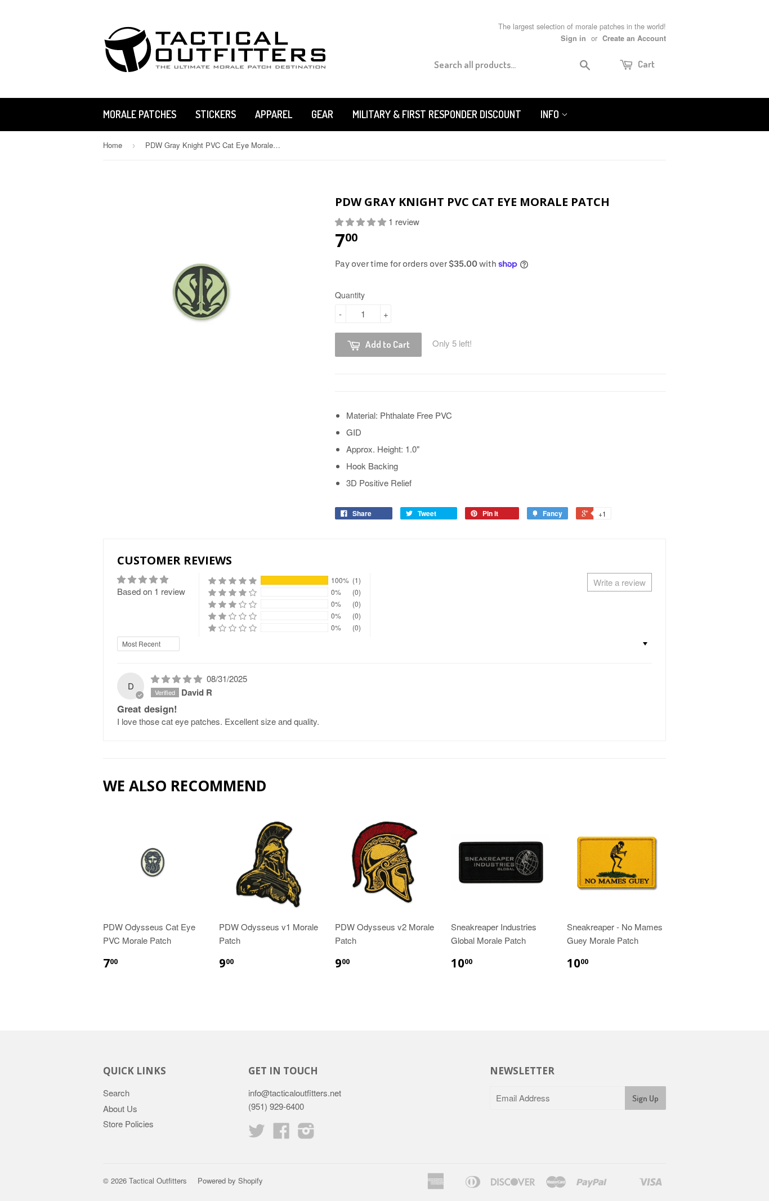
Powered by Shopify (230, 1180)
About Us (120, 1108)
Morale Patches (139, 114)
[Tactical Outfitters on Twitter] (256, 1134)
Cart (645, 64)
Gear (322, 114)
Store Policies (128, 1124)
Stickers (215, 114)
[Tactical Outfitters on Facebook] (281, 1134)
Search (116, 1093)
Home (112, 145)
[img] (177, 678)
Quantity (350, 295)
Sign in (573, 38)
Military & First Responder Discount (436, 114)
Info (550, 114)
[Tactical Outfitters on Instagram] (306, 1134)
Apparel (273, 114)
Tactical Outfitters (158, 1180)
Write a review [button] (619, 582)
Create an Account (634, 38)
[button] (361, 221)
